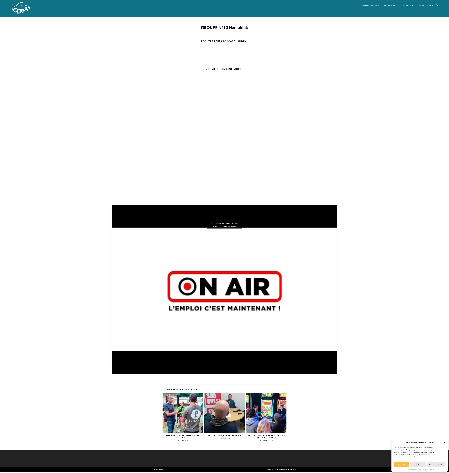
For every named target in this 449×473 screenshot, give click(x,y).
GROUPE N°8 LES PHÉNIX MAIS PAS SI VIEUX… (182, 436)
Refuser (418, 464)
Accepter (401, 464)
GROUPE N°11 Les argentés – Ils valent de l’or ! (266, 436)
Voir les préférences (436, 464)
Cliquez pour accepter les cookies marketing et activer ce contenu (224, 225)
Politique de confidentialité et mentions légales (420, 469)
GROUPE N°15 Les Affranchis (224, 435)
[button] (444, 442)
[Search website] (437, 5)
